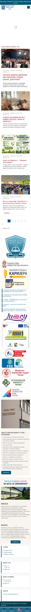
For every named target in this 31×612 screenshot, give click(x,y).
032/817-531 (6, 583)
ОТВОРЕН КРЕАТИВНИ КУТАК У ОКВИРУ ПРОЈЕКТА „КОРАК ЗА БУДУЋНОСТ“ (14, 119)
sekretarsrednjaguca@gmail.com (10, 594)
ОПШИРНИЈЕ (6, 472)
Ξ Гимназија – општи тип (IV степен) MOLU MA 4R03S (14, 305)
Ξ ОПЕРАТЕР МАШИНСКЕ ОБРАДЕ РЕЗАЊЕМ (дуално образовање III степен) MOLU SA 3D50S (15, 310)
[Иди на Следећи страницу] (5, 224)
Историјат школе (7, 550)
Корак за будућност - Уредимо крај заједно (14, 161)
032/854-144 (6, 569)
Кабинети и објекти (8, 554)
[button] (4, 610)
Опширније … (7, 213)
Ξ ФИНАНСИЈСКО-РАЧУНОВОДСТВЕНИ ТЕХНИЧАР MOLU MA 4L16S (15, 295)
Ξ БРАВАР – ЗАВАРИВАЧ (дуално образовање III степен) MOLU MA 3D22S (15, 300)
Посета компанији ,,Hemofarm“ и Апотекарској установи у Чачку (15, 202)
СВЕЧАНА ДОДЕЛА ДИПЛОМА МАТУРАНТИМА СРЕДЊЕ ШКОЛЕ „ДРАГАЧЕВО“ (15, 77)
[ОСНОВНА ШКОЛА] (7, 7)
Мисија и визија (7, 552)
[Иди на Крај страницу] (9, 224)
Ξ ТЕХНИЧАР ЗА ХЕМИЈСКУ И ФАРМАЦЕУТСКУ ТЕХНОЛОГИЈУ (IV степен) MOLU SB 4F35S (14, 291)
